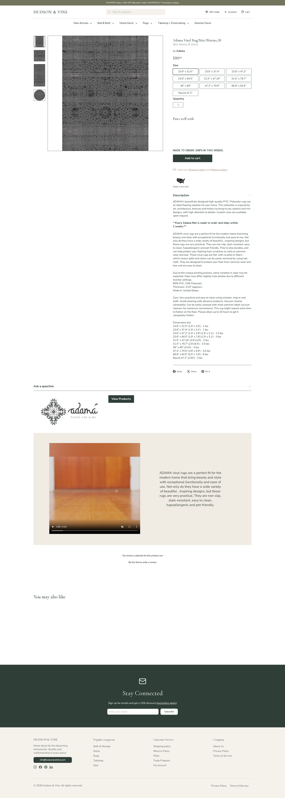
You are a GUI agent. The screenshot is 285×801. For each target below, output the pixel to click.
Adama (180, 51)
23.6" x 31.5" (185, 71)
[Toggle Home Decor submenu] (136, 23)
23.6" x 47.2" (239, 71)
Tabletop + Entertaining (171, 23)
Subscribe (169, 711)
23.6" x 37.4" (212, 71)
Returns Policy (161, 751)
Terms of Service (222, 755)
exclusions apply (166, 703)
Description (181, 195)
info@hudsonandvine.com (52, 759)
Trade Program (161, 760)
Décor (96, 751)
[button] (142, 562)
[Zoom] (105, 93)
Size (175, 65)
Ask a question (44, 386)
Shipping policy (162, 746)
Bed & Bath (104, 23)
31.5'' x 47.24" (212, 78)
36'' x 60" (185, 85)
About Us (218, 746)
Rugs (146, 23)
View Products (121, 399)
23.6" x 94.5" (185, 78)
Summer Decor (202, 23)
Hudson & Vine (51, 12)
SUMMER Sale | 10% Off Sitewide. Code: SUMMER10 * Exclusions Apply (142, 2)
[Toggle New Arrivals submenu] (91, 23)
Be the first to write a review (143, 562)
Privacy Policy (221, 751)
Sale (95, 765)
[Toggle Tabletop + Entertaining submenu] (187, 23)
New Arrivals (81, 23)
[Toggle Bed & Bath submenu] (113, 23)
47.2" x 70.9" (212, 85)
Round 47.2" (185, 93)
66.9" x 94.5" (239, 85)
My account (159, 765)
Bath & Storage (101, 746)
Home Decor (127, 23)
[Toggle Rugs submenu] (151, 23)
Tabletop (98, 760)
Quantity (178, 99)
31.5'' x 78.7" (238, 78)
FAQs (156, 755)
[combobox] (135, 12)
